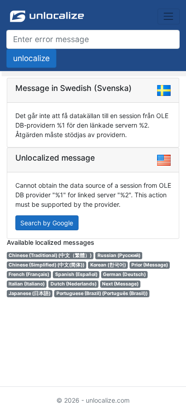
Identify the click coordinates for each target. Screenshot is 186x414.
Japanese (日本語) (30, 293)
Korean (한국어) (108, 265)
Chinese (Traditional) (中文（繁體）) (50, 255)
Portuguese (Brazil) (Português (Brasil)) (102, 293)
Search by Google (46, 223)
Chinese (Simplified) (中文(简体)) (46, 265)
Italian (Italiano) (27, 284)
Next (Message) (120, 284)
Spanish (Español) (76, 274)
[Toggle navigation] (169, 16)
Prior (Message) (149, 265)
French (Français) (29, 274)
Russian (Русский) (119, 255)
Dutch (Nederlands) (74, 284)
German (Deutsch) (124, 274)
